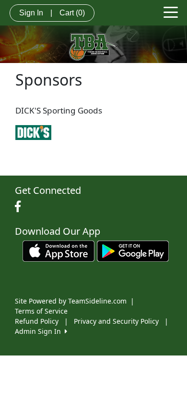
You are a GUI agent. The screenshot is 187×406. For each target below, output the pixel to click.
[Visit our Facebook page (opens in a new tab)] (20, 207)
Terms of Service (41, 311)
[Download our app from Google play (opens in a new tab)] (133, 249)
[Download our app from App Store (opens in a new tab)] (58, 249)
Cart (72, 13)
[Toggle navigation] (171, 11)
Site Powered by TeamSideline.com (71, 300)
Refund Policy (36, 321)
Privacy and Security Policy (116, 321)
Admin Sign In (40, 331)
